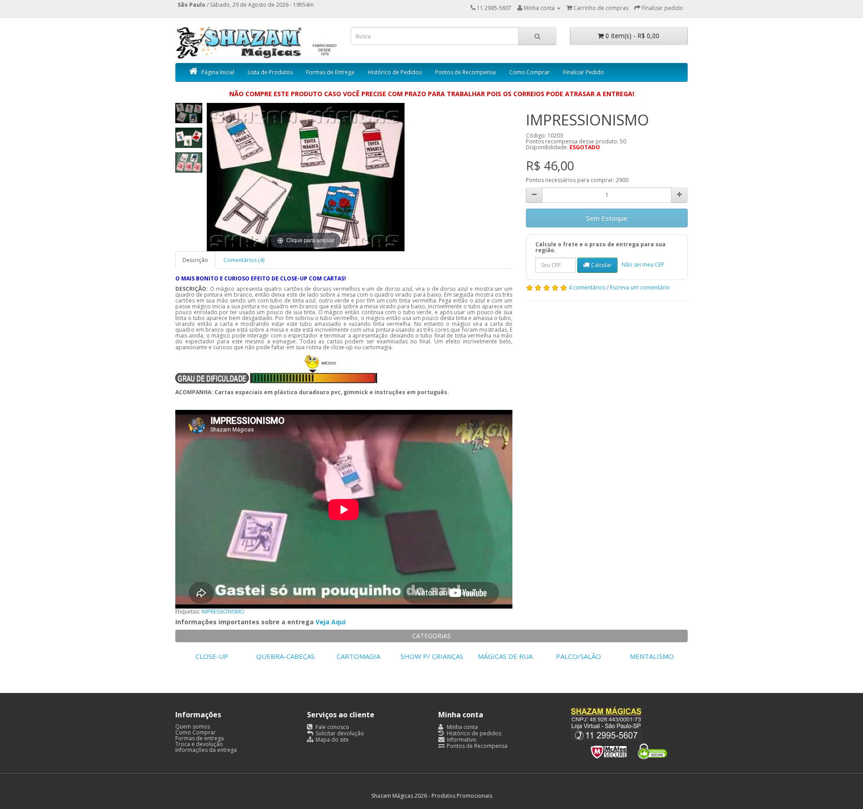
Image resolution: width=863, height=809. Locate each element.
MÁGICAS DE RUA (505, 656)
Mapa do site (331, 739)
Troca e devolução (199, 744)
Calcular (601, 265)
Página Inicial (217, 72)
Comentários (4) (243, 260)
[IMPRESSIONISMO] (188, 113)
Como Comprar (529, 72)
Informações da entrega (206, 750)
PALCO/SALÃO (578, 656)
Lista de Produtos (270, 72)
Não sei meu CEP (643, 264)
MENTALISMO (652, 656)
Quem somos (192, 726)
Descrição (195, 260)
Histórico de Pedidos (395, 72)
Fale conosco (331, 727)
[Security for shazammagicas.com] (628, 749)
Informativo (460, 739)
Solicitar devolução (339, 733)
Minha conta (461, 727)
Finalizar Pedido (583, 72)
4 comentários (587, 287)
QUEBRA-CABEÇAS (285, 656)
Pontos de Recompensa (465, 72)
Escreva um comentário (640, 287)
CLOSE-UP (212, 656)
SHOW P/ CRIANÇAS (431, 656)
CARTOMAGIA (358, 656)
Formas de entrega (199, 738)
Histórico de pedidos (473, 733)
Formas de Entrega (330, 72)
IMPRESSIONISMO (223, 611)
